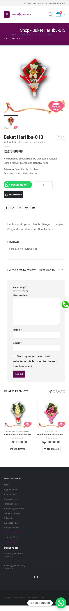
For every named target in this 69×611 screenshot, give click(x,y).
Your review (21, 295)
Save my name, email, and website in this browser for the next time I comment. (35, 361)
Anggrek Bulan (10, 491)
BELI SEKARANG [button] (25, 449)
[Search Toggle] (50, 14)
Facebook (7, 208)
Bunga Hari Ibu (21, 169)
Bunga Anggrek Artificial (15, 510)
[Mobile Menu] (7, 14)
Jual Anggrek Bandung (14, 566)
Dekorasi (8, 519)
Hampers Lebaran (12, 515)
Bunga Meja (12, 538)
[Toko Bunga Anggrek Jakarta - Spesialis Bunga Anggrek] (21, 14)
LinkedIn (20, 208)
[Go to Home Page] (5, 35)
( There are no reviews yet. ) (31, 142)
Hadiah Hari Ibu (30, 173)
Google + (27, 208)
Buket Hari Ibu (15, 173)
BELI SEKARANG (15, 194)
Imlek (6, 486)
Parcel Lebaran (11, 505)
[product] (23, 414)
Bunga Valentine (50, 431)
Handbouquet (35, 169)
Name (17, 329)
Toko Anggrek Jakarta (13, 554)
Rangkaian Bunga (12, 534)
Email (33, 208)
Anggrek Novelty (11, 495)
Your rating (19, 287)
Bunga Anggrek (11, 500)
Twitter (13, 208)
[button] (50, 391)
